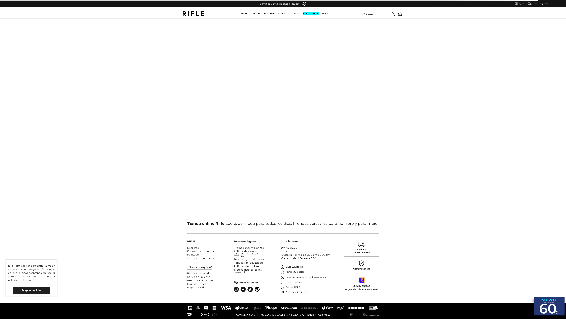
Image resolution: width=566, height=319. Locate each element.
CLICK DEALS (310, 13)
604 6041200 (289, 247)
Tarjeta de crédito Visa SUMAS (361, 289)
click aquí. (28, 280)
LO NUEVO (243, 13)
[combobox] (375, 13)
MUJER (257, 13)
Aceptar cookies (31, 290)
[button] (519, 4)
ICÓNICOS (283, 13)
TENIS (325, 13)
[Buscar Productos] (364, 13)
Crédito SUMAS (361, 286)
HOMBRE (269, 13)
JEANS (296, 13)
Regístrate (193, 254)
